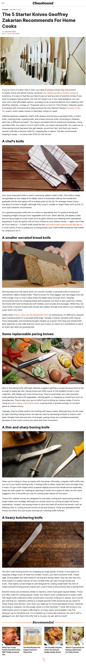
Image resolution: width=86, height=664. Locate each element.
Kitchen (5, 9)
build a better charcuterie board (24, 403)
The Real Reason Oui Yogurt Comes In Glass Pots (31, 649)
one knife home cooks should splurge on (63, 224)
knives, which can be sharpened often (31, 315)
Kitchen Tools (15, 9)
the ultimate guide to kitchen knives (59, 93)
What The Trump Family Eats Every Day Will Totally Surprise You (11, 651)
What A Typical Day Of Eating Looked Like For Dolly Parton (75, 649)
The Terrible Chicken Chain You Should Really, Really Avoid (53, 649)
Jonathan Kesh (10, 31)
